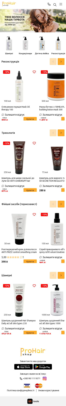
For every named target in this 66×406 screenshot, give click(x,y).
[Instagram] (45, 378)
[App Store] (23, 367)
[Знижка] (33, 20)
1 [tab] (55, 28)
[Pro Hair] (9, 4)
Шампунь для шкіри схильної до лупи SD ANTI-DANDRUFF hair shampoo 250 (18, 179)
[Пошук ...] (55, 5)
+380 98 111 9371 (49, 4)
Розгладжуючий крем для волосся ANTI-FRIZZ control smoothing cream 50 (19, 250)
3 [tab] (61, 28)
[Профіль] (61, 4)
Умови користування (48, 390)
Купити (30, 119)
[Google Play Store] (42, 367)
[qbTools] (33, 401)
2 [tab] (58, 28)
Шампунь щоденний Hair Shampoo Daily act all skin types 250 (19, 322)
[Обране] (34, 72)
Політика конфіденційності (20, 390)
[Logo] (33, 352)
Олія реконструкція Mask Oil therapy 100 (16, 108)
